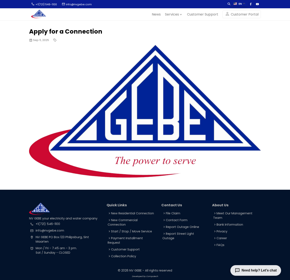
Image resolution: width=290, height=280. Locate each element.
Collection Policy (122, 256)
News (156, 14)
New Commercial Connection (123, 222)
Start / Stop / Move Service (130, 231)
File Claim (171, 213)
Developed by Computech (145, 276)
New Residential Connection (131, 213)
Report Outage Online (180, 227)
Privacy (220, 231)
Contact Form (174, 220)
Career (220, 238)
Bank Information (228, 224)
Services (174, 14)
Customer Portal (242, 14)
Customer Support (202, 14)
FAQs (218, 245)
